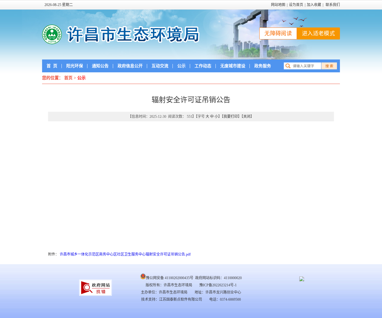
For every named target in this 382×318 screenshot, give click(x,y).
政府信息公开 (130, 66)
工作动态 (203, 66)
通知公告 (100, 66)
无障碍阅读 (278, 33)
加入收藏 (314, 5)
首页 (52, 66)
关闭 (246, 116)
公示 (181, 66)
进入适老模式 (318, 33)
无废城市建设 (232, 66)
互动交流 (160, 66)
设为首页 (296, 5)
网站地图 (278, 5)
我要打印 (231, 116)
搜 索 (329, 66)
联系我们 (333, 5)
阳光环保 (74, 66)
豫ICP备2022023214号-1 (218, 285)
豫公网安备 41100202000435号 (169, 278)
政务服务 (262, 66)
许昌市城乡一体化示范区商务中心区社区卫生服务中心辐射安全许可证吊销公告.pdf (125, 254)
